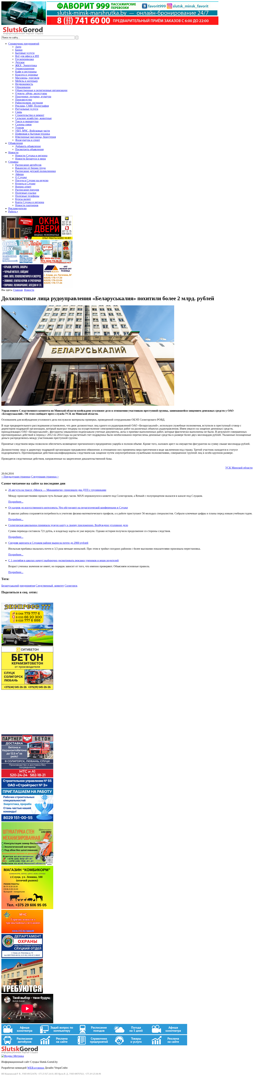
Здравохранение (24, 68)
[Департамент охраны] (22, 957)
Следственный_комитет (50, 585)
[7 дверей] (37, 238)
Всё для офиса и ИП (27, 56)
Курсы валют (23, 199)
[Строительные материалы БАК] (37, 286)
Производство (23, 99)
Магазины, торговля (27, 77)
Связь (18, 112)
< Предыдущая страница (15, 476)
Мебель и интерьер (26, 80)
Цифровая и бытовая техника (32, 133)
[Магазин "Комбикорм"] (27, 908)
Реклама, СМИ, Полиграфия (32, 105)
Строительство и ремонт (29, 115)
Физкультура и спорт (27, 140)
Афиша (19, 174)
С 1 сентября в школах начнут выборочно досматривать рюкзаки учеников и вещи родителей (63, 560)
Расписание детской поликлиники (35, 171)
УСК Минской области (239, 467)
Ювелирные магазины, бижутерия (35, 136)
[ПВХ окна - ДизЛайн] (37, 262)
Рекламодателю (17, 208)
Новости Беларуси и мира (30, 158)
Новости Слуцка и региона (31, 155)
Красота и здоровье (26, 74)
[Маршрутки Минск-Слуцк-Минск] (27, 644)
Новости (13, 152)
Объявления (15, 143)
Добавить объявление (28, 146)
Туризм (19, 127)
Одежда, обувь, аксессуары (31, 93)
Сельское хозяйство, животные (33, 118)
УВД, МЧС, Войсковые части (32, 130)
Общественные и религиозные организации (41, 90)
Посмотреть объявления (29, 149)
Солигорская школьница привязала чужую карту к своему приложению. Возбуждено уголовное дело (68, 525)
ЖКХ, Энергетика (26, 65)
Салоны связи (23, 124)
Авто (18, 46)
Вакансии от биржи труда (30, 168)
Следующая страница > (45, 476)
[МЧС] (22, 932)
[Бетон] (27, 688)
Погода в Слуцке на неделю (31, 180)
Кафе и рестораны (26, 71)
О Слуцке (21, 177)
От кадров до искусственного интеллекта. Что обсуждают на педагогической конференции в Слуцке (68, 507)
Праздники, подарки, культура (33, 96)
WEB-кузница (35, 1067)
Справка (13, 161)
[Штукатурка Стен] (27, 864)
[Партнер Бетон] (27, 776)
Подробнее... (15, 501)
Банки (18, 49)
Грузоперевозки (24, 59)
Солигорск (71, 585)
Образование (23, 87)
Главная (18, 289)
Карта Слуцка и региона (29, 202)
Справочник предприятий (23, 43)
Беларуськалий (10, 585)
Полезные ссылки (25, 192)
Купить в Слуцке (25, 183)
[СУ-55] (27, 820)
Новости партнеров (26, 205)
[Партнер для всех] (27, 732)
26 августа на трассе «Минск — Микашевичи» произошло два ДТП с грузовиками (57, 489)
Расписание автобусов (28, 164)
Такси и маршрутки (27, 121)
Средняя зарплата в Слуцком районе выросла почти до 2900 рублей (48, 542)
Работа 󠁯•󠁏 (13, 211)
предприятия (27, 585)
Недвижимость (24, 84)
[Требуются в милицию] (22, 992)
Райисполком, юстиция (29, 102)
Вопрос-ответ (23, 186)
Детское (20, 62)
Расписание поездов (27, 189)
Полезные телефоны (27, 195)
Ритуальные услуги (26, 108)
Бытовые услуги (25, 52)
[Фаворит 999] (109, 23)
